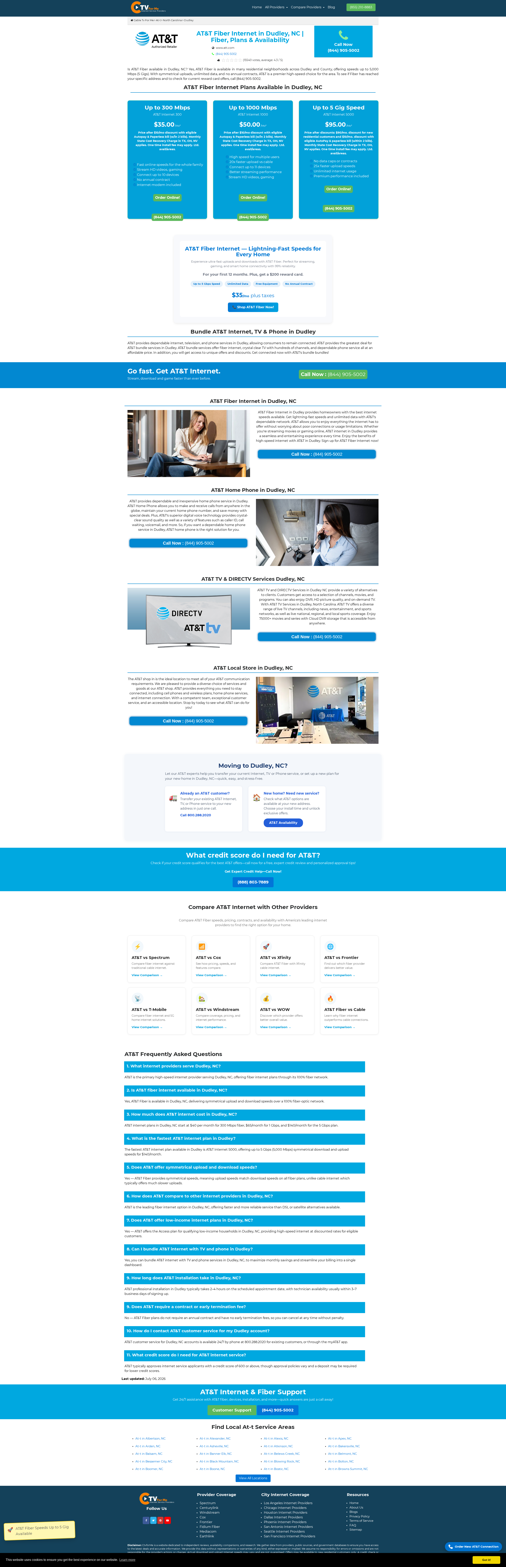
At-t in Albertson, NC (150, 1445)
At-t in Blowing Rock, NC (282, 1468)
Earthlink (207, 1542)
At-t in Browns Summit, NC (348, 1475)
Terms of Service (361, 1527)
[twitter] (153, 1526)
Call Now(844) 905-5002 (343, 47)
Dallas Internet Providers (283, 1524)
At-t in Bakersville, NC (344, 1452)
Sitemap (355, 1536)
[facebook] (146, 1526)
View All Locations (253, 1484)
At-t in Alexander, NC (215, 1445)
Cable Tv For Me (143, 20)
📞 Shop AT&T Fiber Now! (253, 307)
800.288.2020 (199, 815)
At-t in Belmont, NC (342, 1460)
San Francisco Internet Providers (289, 1542)
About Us (356, 1514)
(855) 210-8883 (361, 7)
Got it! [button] (486, 1559)
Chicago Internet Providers (285, 1514)
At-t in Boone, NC (212, 1475)
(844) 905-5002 (226, 54)
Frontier (206, 1528)
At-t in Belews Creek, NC (282, 1460)
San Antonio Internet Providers (288, 1533)
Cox (203, 1524)
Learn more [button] (127, 1559)
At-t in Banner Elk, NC (216, 1460)
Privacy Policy (359, 1523)
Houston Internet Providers (285, 1519)
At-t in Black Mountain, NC (219, 1468)
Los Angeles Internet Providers (288, 1509)
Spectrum (208, 1509)
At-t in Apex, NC (340, 1445)
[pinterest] (160, 1526)
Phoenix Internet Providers (285, 1528)
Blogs (353, 1518)
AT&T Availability (283, 823)
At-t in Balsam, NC (148, 1460)
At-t (158, 20)
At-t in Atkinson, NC (278, 1452)
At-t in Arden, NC (147, 1452)
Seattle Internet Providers (284, 1538)
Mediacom (208, 1538)
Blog (331, 7)
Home (257, 7)
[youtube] (167, 1526)
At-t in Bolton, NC (341, 1468)
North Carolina (172, 20)
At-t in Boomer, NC (149, 1475)
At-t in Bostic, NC (276, 1475)
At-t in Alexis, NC (276, 1445)
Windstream (210, 1519)
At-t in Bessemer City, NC (153, 1468)
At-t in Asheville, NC (214, 1452)
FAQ (352, 1531)
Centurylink (209, 1514)
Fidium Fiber (210, 1533)
